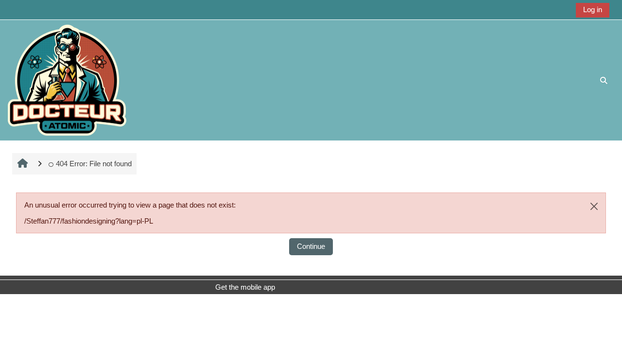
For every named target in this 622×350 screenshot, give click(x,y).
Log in (592, 9)
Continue (311, 246)
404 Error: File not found (94, 163)
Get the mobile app (245, 287)
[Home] (67, 79)
